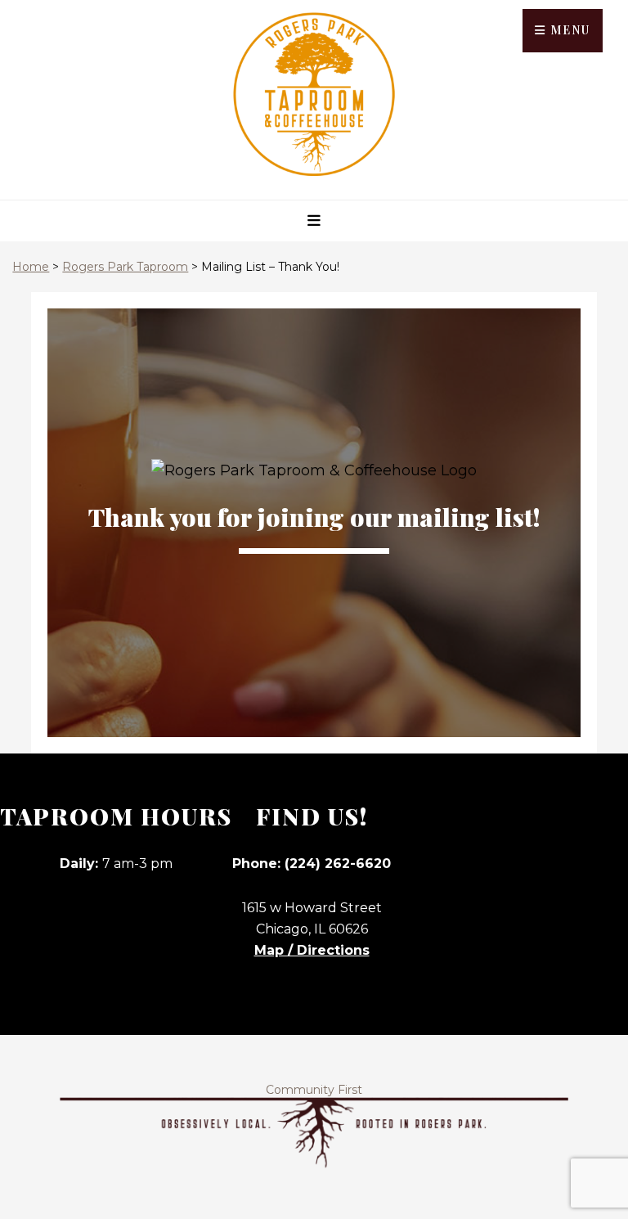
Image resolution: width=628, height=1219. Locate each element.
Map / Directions (312, 950)
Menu (568, 30)
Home (30, 266)
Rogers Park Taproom (125, 266)
